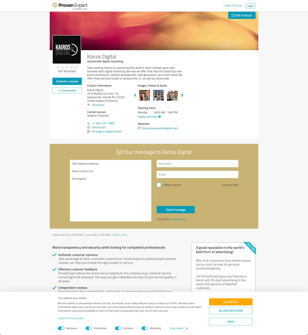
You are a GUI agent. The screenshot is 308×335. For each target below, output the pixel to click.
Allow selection (231, 311)
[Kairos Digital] (67, 50)
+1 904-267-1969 (103, 123)
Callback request (172, 185)
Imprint (62, 318)
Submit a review (67, 81)
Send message (176, 209)
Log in (250, 5)
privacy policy (178, 219)
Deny (230, 322)
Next (182, 95)
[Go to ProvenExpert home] (69, 7)
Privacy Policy (76, 318)
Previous (135, 95)
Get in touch (243, 15)
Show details (176, 328)
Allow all (231, 302)
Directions (98, 105)
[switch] (89, 328)
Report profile (120, 234)
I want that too (233, 5)
